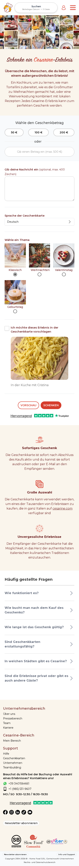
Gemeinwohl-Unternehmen (60, 858)
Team (7, 723)
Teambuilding (12, 767)
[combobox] (39, 222)
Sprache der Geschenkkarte (24, 215)
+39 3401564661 (18, 783)
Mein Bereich (12, 740)
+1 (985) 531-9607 (19, 789)
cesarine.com (62, 508)
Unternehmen (12, 763)
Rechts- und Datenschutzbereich (39, 862)
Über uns (9, 714)
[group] (39, 132)
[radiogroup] (39, 278)
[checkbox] (7, 328)
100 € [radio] (38, 132)
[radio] (15, 274)
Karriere (8, 727)
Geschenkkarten (14, 758)
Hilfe (6, 753)
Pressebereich (12, 718)
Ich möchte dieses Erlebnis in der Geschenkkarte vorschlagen (34, 329)
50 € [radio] (14, 132)
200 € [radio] (64, 132)
